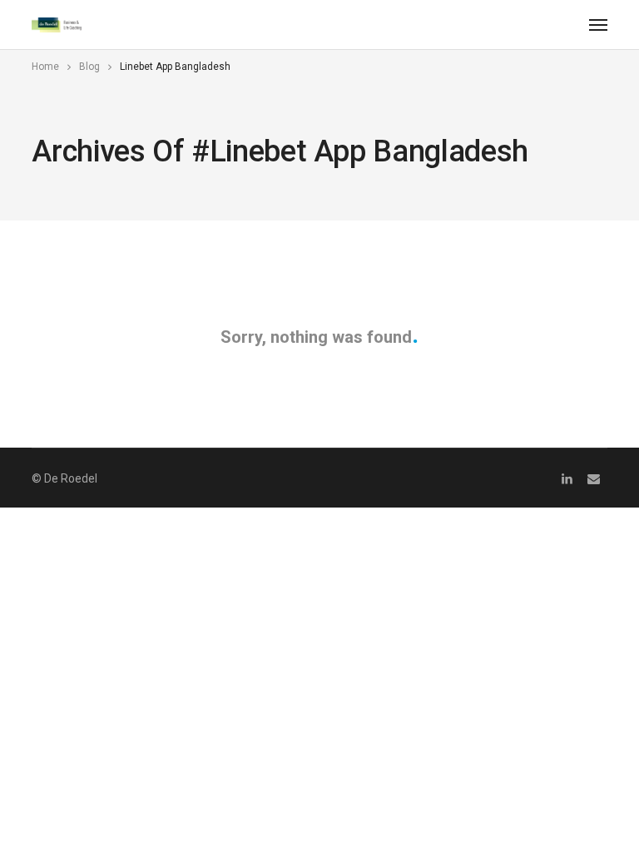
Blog (89, 66)
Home (45, 66)
